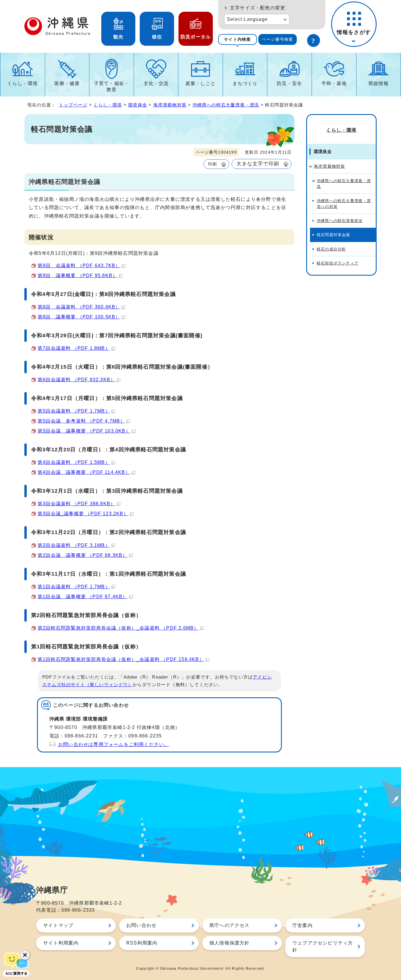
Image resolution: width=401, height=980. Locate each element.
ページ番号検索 (277, 39)
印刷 (212, 164)
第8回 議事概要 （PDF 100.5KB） (79, 316)
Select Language (247, 19)
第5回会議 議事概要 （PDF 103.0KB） (84, 430)
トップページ (73, 104)
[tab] (237, 39)
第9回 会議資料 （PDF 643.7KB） (79, 265)
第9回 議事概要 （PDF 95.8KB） (77, 275)
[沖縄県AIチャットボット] (16, 964)
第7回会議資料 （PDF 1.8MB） (74, 348)
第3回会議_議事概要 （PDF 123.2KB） (83, 513)
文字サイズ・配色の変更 (257, 7)
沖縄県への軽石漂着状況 (340, 220)
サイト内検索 (237, 39)
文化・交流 (156, 83)
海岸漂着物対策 (169, 104)
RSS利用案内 (141, 942)
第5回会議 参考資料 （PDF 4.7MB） (81, 420)
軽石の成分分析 (331, 249)
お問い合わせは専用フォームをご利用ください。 (113, 744)
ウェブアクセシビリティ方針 (322, 946)
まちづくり (245, 83)
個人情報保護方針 (229, 942)
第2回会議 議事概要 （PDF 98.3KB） (83, 555)
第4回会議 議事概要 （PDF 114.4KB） (84, 472)
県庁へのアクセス (229, 925)
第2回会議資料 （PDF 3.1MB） (74, 545)
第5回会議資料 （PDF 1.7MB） (74, 410)
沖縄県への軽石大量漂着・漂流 (226, 104)
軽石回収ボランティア (337, 263)
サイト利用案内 (60, 942)
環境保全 (137, 104)
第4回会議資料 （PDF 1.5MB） (74, 462)
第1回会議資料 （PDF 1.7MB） (74, 586)
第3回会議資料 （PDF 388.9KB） (76, 503)
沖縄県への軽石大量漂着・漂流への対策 (344, 203)
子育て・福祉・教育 (111, 86)
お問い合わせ (141, 925)
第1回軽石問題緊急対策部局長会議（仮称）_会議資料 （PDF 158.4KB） (121, 659)
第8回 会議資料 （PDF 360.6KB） (79, 306)
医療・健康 (67, 83)
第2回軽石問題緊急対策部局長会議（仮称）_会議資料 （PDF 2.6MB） (118, 627)
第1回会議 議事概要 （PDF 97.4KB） (83, 596)
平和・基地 (334, 83)
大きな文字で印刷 (257, 164)
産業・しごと (201, 83)
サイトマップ (58, 925)
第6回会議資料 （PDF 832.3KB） (76, 379)
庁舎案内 (302, 925)
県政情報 (378, 83)
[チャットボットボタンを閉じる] (25, 955)
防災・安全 (289, 83)
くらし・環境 (22, 83)
